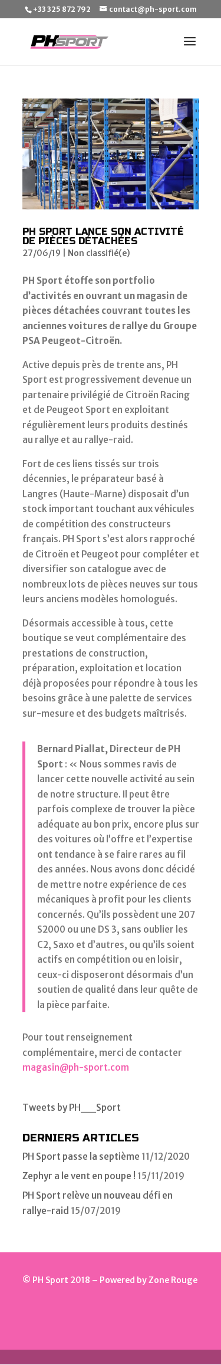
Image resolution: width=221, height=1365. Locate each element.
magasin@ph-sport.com (75, 1067)
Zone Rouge (173, 1280)
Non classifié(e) (99, 253)
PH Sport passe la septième (81, 1156)
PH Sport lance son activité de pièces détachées (103, 236)
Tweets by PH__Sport (71, 1107)
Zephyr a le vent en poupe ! (79, 1176)
